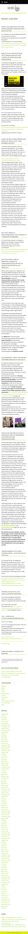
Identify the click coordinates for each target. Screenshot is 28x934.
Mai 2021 (3, 802)
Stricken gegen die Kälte (7, 701)
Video (2, 704)
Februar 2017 (5, 895)
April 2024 (4, 760)
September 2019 (5, 838)
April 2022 (4, 783)
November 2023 (5, 767)
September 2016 (5, 904)
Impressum (13, 932)
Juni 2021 (3, 800)
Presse (3, 699)
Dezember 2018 (5, 855)
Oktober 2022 (5, 778)
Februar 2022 (5, 785)
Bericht (3, 688)
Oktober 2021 (5, 793)
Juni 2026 (3, 717)
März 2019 (4, 849)
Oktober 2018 (5, 858)
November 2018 (5, 857)
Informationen (5, 693)
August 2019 (4, 840)
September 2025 (5, 730)
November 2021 (5, 791)
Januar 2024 (4, 765)
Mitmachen (4, 697)
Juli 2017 (3, 886)
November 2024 (5, 747)
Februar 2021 (5, 807)
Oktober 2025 (5, 728)
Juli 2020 (3, 820)
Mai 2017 (3, 890)
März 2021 (4, 805)
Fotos (2, 692)
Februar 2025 (5, 741)
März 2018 (4, 871)
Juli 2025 (3, 734)
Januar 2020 (4, 831)
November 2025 (5, 727)
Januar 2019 (4, 853)
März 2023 (4, 774)
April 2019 (4, 847)
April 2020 (4, 826)
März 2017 (4, 893)
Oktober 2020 (5, 814)
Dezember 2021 (5, 789)
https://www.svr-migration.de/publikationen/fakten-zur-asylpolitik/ (12, 608)
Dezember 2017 (5, 877)
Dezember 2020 (5, 811)
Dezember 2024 (5, 745)
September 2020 (5, 816)
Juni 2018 (3, 866)
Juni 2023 (3, 772)
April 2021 (4, 804)
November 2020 (5, 813)
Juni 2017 (3, 888)
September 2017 (5, 882)
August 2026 (4, 714)
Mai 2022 (3, 782)
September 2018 (5, 860)
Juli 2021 (3, 798)
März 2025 (4, 739)
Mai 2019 (3, 846)
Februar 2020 (5, 829)
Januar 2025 (4, 743)
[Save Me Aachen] (14, 8)
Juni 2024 (3, 756)
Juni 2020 (3, 822)
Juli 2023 (3, 771)
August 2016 (4, 906)
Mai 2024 (3, 758)
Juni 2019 (3, 844)
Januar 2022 (4, 787)
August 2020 (4, 818)
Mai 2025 (3, 736)
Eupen (3, 690)
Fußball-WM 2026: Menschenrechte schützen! (13, 926)
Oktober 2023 (5, 769)
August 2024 (4, 752)
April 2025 (4, 738)
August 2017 (4, 884)
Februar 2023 (5, 776)
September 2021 (5, 794)
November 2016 (5, 901)
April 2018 (4, 869)
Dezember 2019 (5, 833)
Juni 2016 (3, 908)
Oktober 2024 (5, 749)
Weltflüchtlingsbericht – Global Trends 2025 (13, 925)
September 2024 (5, 750)
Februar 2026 (5, 721)
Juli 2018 (3, 864)
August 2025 (4, 732)
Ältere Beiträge (5, 643)
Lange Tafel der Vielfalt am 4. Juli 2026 (11, 671)
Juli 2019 (3, 842)
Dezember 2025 (5, 725)
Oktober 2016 (5, 902)
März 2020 (4, 827)
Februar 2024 (5, 763)
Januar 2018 (4, 875)
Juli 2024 (3, 754)
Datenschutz (18, 932)
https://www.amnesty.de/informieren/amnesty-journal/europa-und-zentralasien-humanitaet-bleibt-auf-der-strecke (14, 45)
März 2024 (4, 761)
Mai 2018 (3, 868)
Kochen (3, 695)
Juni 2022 (3, 780)
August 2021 (4, 796)
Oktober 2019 (5, 836)
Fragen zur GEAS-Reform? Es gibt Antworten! (13, 673)
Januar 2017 (4, 897)
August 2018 (4, 862)
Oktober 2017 (5, 880)
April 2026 (4, 719)
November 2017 (5, 879)
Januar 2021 (4, 809)
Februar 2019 (5, 851)
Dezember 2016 (5, 899)
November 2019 (5, 835)
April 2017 (4, 891)
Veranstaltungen (6, 703)
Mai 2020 (3, 824)
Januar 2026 (4, 723)
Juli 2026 (3, 716)
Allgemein (4, 686)
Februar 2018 (5, 873)
